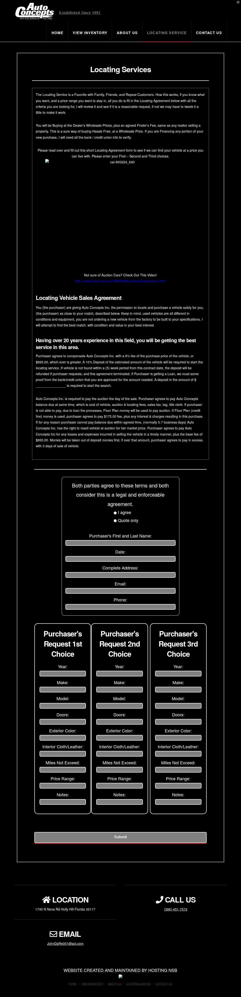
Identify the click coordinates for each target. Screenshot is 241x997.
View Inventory (92, 983)
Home (72, 983)
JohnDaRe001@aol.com (65, 943)
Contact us (163, 983)
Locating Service (138, 983)
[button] (236, 4)
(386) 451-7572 (175, 909)
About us (114, 983)
